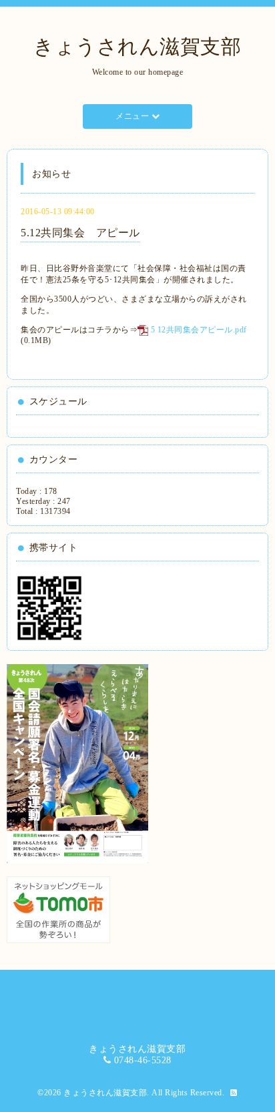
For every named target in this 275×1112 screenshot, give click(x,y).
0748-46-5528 (143, 1060)
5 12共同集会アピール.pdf (199, 329)
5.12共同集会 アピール (80, 232)
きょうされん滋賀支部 (137, 46)
